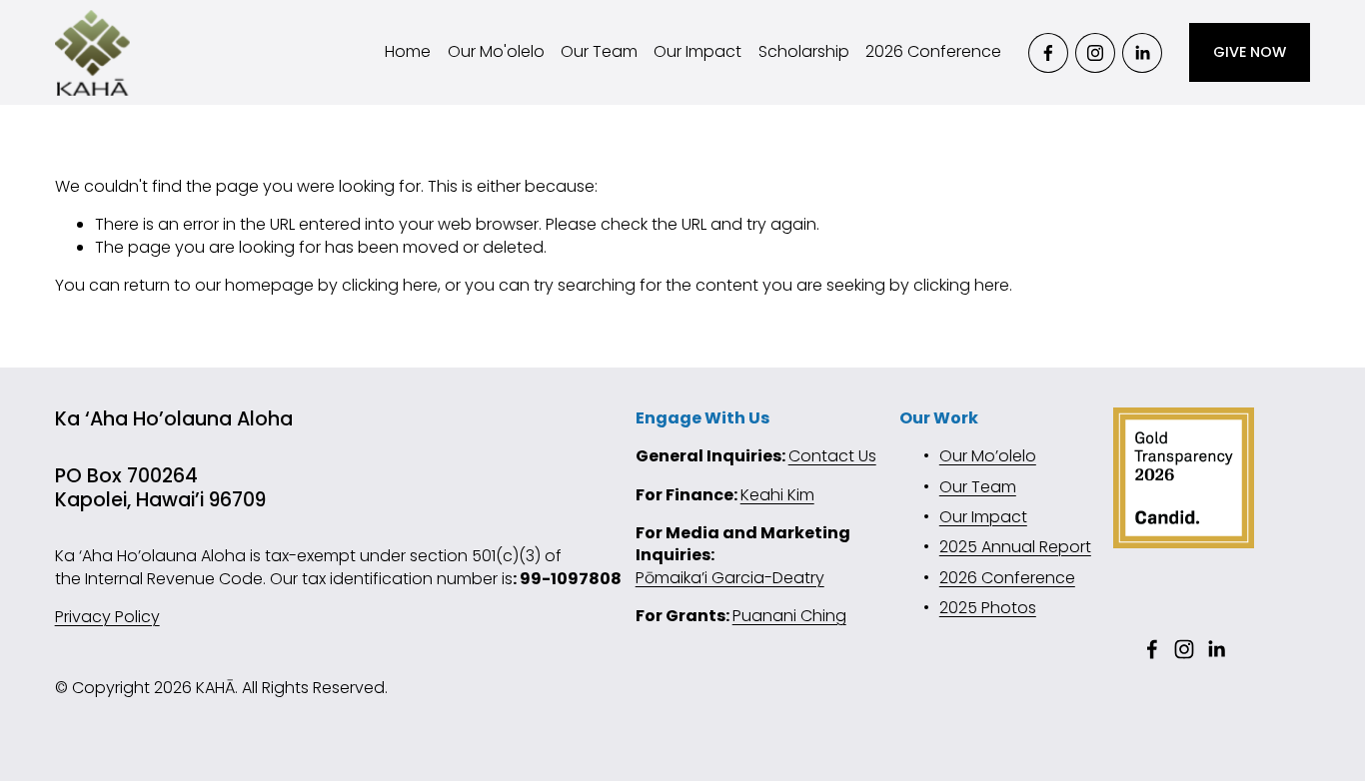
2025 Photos (987, 608)
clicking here (390, 285)
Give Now (1249, 52)
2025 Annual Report (1015, 547)
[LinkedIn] (1142, 53)
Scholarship (803, 51)
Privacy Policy (107, 617)
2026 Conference (933, 51)
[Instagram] (1095, 53)
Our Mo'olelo (496, 51)
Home (408, 51)
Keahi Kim (777, 495)
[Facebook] (1048, 53)
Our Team (599, 51)
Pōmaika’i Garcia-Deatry (730, 578)
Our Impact (697, 51)
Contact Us (832, 456)
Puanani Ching (789, 616)
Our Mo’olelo (987, 456)
